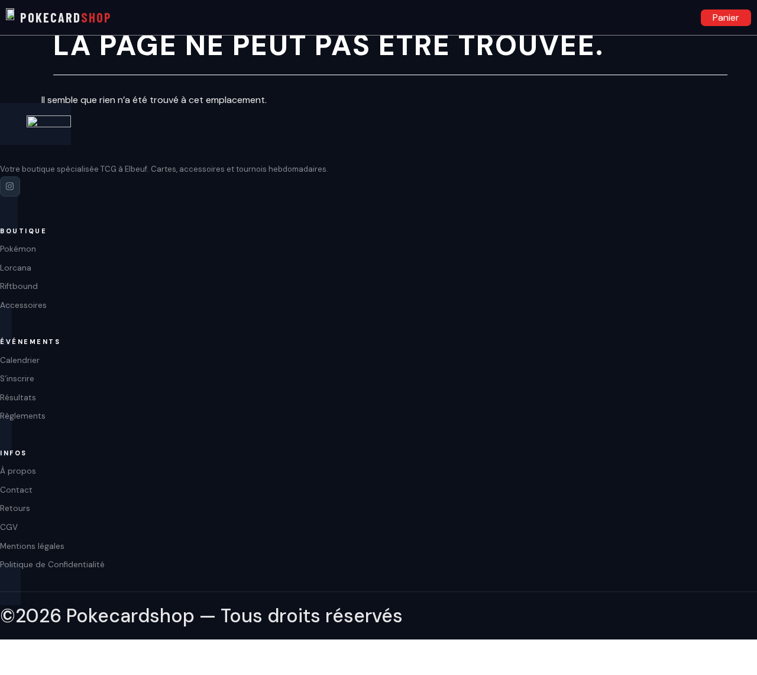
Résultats (18, 398)
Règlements (23, 416)
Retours (15, 508)
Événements (683, 17)
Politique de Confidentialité (52, 565)
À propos (18, 471)
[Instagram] (10, 186)
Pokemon (577, 17)
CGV (9, 527)
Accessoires (662, 17)
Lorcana (598, 17)
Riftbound (619, 17)
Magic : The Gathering (640, 17)
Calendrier (20, 360)
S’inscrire (17, 379)
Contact (16, 490)
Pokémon (18, 249)
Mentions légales (32, 546)
